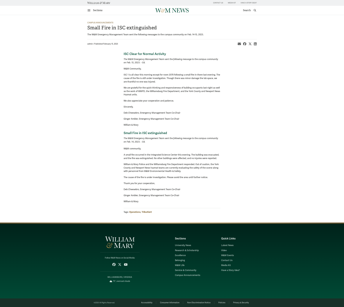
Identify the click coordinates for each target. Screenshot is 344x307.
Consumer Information (169, 303)
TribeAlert (147, 212)
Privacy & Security (241, 303)
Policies (221, 303)
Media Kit (232, 3)
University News (183, 245)
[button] (249, 10)
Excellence (180, 255)
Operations (135, 212)
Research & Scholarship (187, 250)
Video (224, 250)
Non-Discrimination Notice (199, 303)
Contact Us (218, 3)
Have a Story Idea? (249, 3)
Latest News (227, 245)
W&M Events (227, 255)
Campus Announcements (100, 23)
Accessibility (146, 303)
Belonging (180, 260)
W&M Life (179, 265)
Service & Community (185, 270)
